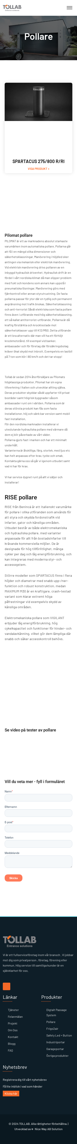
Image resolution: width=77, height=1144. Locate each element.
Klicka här (11, 1093)
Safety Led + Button (59, 1035)
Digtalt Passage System (56, 1012)
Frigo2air (52, 1028)
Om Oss (13, 1030)
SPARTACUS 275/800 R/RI (38, 161)
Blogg (12, 1043)
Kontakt (13, 1037)
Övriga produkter (57, 1055)
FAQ (10, 1050)
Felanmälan (15, 1016)
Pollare (51, 1022)
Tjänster (13, 1010)
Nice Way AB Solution (49, 1128)
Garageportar (55, 1049)
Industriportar (55, 1042)
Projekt (12, 1023)
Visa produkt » (38, 168)
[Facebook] (6, 986)
